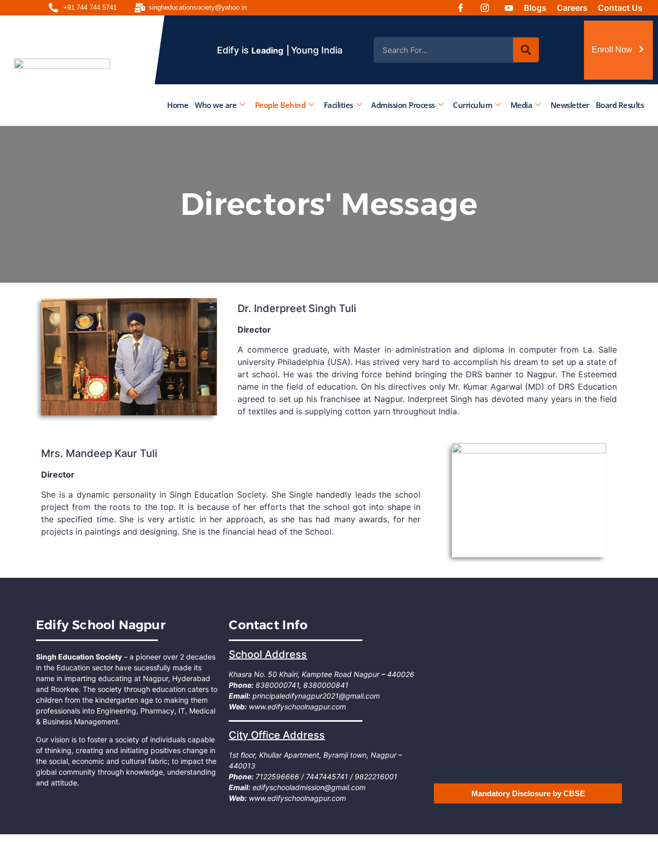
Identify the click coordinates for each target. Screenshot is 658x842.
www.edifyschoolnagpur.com (296, 706)
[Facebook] (464, 7)
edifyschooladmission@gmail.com (307, 787)
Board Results (620, 104)
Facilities (338, 104)
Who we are (215, 104)
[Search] (526, 50)
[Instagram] (488, 7)
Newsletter (570, 104)
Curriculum (472, 104)
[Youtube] (512, 7)
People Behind (280, 104)
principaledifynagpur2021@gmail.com (315, 695)
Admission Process (403, 104)
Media (521, 104)
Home (177, 104)
